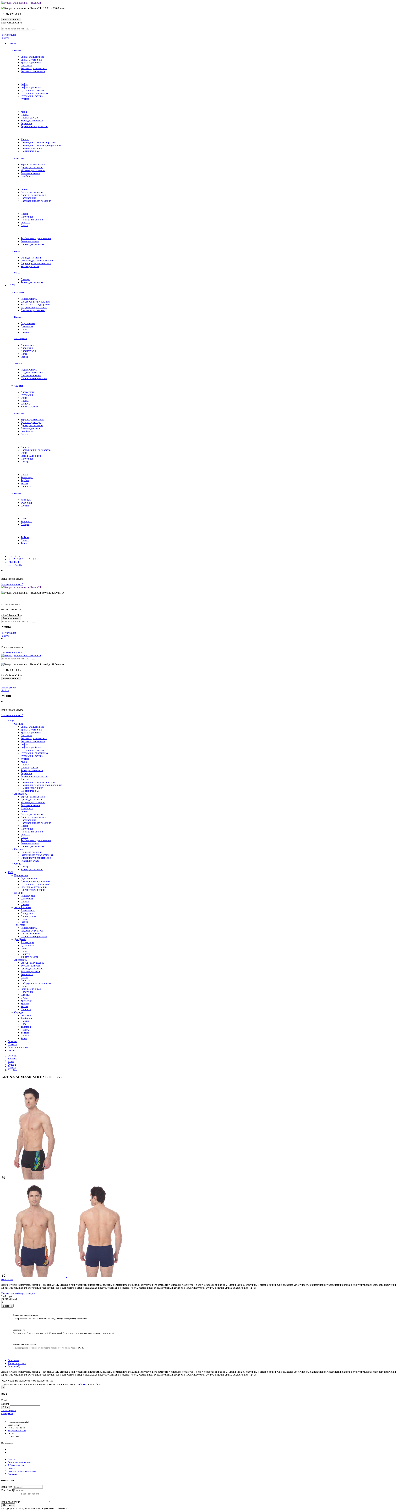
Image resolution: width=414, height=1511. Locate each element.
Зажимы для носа (30, 428)
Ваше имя (6, 1486)
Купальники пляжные (33, 90)
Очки (24, 397)
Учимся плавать (29, 406)
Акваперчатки (29, 350)
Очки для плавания (31, 257)
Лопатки (25, 447)
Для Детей (18, 386)
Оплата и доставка (18, 1047)
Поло (24, 518)
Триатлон (18, 363)
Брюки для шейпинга (32, 56)
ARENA (12, 1070)
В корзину (7, 1306)
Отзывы (12, 1041)
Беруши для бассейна (32, 419)
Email (4, 1400)
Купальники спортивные (34, 93)
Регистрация (8, 34)
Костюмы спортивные (33, 71)
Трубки (25, 480)
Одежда (17, 50)
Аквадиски (27, 348)
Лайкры (25, 524)
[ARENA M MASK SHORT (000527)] (33, 1178)
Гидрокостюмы (29, 298)
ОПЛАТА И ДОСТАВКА (22, 559)
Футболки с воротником (34, 126)
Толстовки (26, 521)
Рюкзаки (25, 222)
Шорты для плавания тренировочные (41, 145)
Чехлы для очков (30, 266)
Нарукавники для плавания (36, 200)
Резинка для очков (31, 455)
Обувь (17, 273)
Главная (12, 1055)
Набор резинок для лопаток (36, 450)
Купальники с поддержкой (35, 304)
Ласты (24, 434)
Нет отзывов (7, 1279)
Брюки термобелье (31, 62)
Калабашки (27, 176)
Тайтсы (25, 537)
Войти (5, 37)
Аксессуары (19, 158)
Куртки (25, 98)
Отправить (8, 1505)
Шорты (25, 332)
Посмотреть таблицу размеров (18, 1293)
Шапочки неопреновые (34, 378)
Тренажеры (27, 477)
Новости (12, 1044)
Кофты (24, 84)
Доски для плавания (32, 167)
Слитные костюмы (31, 375)
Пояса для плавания (32, 219)
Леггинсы (26, 65)
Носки (24, 213)
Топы (24, 543)
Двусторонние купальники (35, 301)
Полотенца (27, 216)
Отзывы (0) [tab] (14, 1366)
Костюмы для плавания (34, 68)
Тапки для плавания (32, 282)
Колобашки (27, 431)
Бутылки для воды (31, 422)
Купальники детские (32, 96)
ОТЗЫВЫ (13, 562)
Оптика (17, 251)
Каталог (12, 1058)
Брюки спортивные (31, 59)
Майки (24, 111)
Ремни (24, 356)
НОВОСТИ (14, 556)
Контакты (13, 1050)
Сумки (24, 225)
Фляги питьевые (30, 241)
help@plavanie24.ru (17, 1430)
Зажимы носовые (30, 173)
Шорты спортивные (32, 148)
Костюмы (26, 499)
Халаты (25, 139)
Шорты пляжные (30, 151)
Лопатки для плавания (33, 195)
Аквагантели (28, 345)
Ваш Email (7, 1490)
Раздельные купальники (34, 307)
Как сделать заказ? (12, 584)
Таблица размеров (16, 1465)
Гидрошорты (28, 323)
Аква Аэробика (20, 339)
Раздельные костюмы (32, 372)
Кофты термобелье (31, 87)
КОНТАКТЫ (15, 564)
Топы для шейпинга (32, 120)
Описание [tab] (13, 1360)
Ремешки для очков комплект (37, 260)
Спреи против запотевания (36, 263)
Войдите (81, 1384)
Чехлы (24, 483)
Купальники (19, 292)
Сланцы (25, 279)
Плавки (25, 114)
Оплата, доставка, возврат (19, 1462)
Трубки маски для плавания (36, 238)
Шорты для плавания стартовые (38, 142)
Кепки (24, 189)
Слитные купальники (33, 310)
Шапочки (26, 403)
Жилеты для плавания (33, 170)
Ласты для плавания (32, 192)
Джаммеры (27, 326)
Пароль (5, 1403)
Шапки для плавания (32, 244)
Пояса (24, 353)
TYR (13, 285)
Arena (13, 43)
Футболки (26, 123)
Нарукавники (28, 198)
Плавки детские (29, 117)
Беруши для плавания (33, 164)
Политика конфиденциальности (22, 1471)
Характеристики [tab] (17, 1363)
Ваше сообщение (10, 1501)
